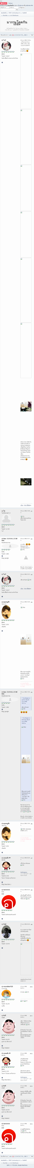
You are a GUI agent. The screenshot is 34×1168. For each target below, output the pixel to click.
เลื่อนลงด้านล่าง (4, 35)
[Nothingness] (2, 882)
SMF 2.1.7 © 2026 (12, 1165)
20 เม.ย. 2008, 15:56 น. (25, 40)
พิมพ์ (32, 35)
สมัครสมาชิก (29, 5)
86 (25, 35)
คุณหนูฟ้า (6, 602)
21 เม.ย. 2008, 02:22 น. (25, 890)
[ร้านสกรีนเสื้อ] (2, 62)
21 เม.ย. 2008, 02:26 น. (25, 924)
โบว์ (4, 40)
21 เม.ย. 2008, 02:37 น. (23, 1054)
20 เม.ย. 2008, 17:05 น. (25, 824)
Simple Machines (22, 1165)
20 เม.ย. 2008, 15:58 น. (25, 511)
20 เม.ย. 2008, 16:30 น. (25, 602)
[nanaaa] (2, 1010)
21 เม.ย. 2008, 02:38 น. (23, 1086)
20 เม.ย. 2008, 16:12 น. (25, 575)
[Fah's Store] (2, 631)
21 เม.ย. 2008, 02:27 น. (23, 987)
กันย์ (4, 924)
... (23, 35)
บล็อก (21, 505)
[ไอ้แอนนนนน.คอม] (2, 919)
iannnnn (6, 890)
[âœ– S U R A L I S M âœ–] (2, 556)
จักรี (4, 1015)
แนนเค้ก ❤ (6, 858)
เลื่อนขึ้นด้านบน (4, 1156)
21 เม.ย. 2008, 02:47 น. (23, 1124)
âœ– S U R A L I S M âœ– (9, 539)
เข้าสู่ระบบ (20, 5)
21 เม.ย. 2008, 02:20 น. (25, 858)
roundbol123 (8, 986)
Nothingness (23, 872)
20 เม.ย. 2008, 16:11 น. (25, 539)
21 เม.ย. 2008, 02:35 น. (23, 1016)
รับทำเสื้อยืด (27, 505)
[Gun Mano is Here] (2, 948)
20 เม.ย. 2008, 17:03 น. (25, 692)
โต (4, 511)
